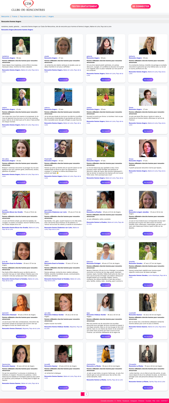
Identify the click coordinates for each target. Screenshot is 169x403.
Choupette (132, 364)
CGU (158, 401)
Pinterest (141, 401)
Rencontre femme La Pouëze (97, 222)
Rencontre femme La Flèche (96, 380)
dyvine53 (5, 313)
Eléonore (90, 261)
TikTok (119, 401)
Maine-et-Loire (26, 70)
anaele (46, 56)
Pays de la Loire (7, 229)
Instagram (133, 401)
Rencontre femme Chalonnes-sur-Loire (58, 227)
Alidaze (89, 210)
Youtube (148, 401)
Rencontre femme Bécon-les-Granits (15, 227)
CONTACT (164, 401)
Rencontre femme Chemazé (12, 328)
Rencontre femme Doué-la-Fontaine (14, 279)
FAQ (153, 401)
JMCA (46, 261)
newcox (47, 107)
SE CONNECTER (140, 6)
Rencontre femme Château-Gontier (56, 327)
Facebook (126, 401)
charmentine (91, 364)
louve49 (47, 364)
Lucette (4, 210)
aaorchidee (48, 210)
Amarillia (132, 261)
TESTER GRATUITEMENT (84, 6)
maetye (89, 107)
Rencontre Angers (7, 30)
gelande (89, 56)
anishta (89, 159)
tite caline (5, 159)
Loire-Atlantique (153, 275)
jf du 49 (4, 261)
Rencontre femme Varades (138, 275)
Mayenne (26, 328)
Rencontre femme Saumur (138, 327)
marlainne (5, 56)
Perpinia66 (48, 159)
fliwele (131, 107)
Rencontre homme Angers (24, 30)
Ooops (131, 159)
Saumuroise (6, 364)
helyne (4, 107)
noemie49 (132, 313)
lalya (88, 313)
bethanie (132, 56)
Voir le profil (21, 80)
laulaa (131, 210)
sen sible (47, 313)
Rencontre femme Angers (11, 70)
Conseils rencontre (107, 401)
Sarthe (109, 380)
